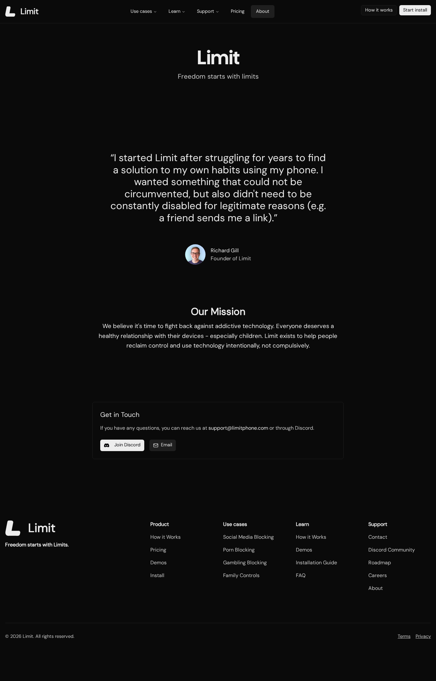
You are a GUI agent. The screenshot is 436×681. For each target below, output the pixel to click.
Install (157, 575)
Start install (415, 10)
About (262, 11)
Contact (377, 537)
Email (166, 445)
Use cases (141, 11)
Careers (377, 575)
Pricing (237, 11)
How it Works (165, 537)
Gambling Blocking (245, 562)
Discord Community (391, 549)
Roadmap (379, 562)
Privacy (423, 636)
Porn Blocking (239, 549)
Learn (174, 11)
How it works (379, 10)
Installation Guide (316, 562)
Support (205, 11)
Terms (404, 636)
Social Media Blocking (248, 537)
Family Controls (241, 575)
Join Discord (127, 445)
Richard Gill (225, 250)
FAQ (300, 575)
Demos (158, 562)
